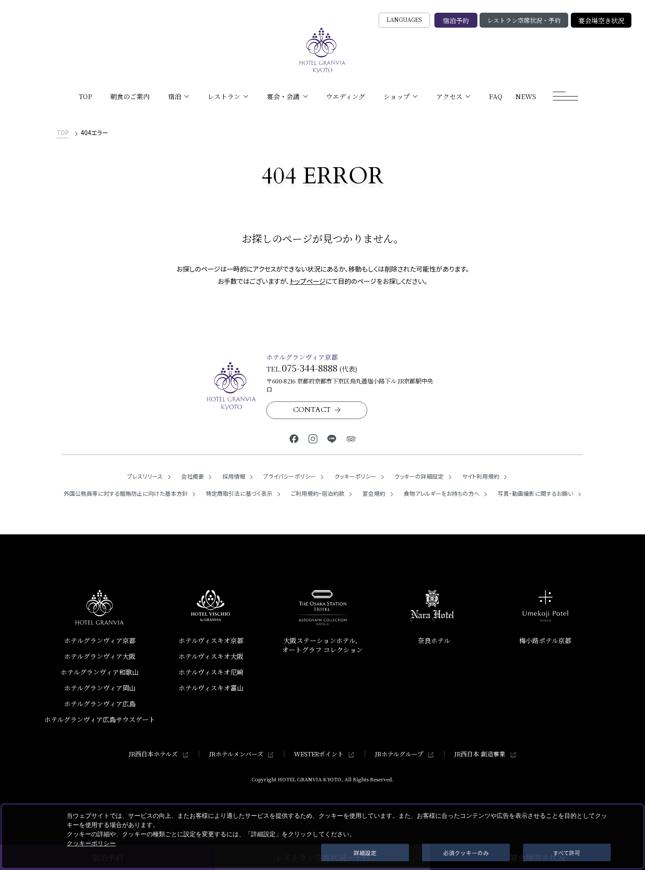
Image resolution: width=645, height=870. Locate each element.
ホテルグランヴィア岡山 (100, 687)
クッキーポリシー (91, 843)
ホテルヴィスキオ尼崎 (211, 672)
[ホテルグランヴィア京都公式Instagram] (313, 438)
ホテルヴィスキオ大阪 (211, 656)
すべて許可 (566, 853)
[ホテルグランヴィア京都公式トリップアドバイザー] (350, 438)
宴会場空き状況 (601, 20)
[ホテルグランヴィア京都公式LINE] (331, 438)
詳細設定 (365, 853)
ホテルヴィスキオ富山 (211, 687)
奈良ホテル (434, 640)
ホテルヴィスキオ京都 (211, 640)
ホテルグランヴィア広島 (100, 703)
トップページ (308, 281)
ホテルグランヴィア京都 (100, 640)
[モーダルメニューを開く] (565, 96)
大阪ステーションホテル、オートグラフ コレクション (322, 645)
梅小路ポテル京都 (545, 640)
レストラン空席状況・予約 (524, 20)
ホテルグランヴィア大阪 (100, 656)
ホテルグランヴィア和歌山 (100, 672)
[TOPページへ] (322, 50)
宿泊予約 (456, 20)
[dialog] (322, 836)
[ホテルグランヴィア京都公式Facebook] (294, 438)
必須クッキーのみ (466, 853)
